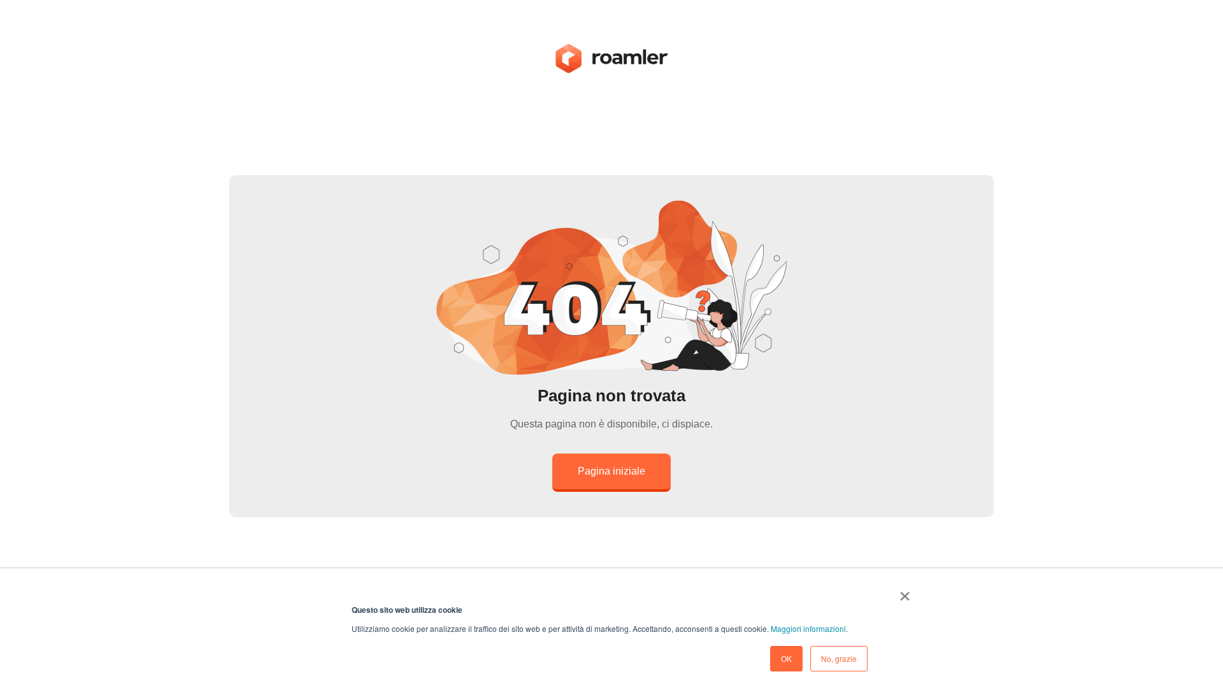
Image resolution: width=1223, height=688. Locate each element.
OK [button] (786, 658)
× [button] (905, 592)
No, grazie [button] (839, 658)
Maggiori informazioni (808, 628)
